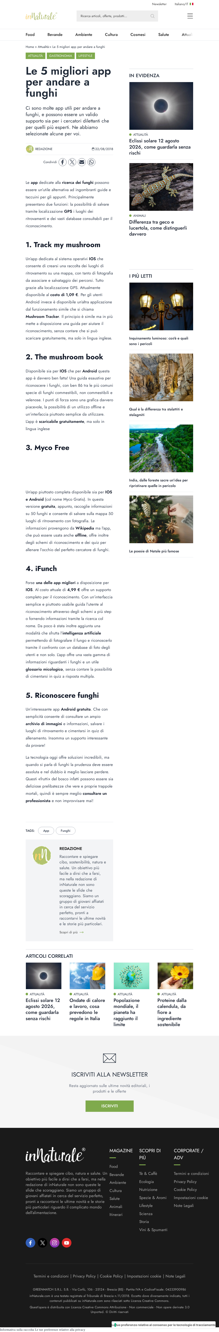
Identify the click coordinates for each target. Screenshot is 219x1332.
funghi (65, 830)
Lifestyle (85, 55)
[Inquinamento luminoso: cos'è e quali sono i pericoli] (161, 306)
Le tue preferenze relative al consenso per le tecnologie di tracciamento (164, 1325)
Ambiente (83, 34)
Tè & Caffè (148, 1173)
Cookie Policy (185, 1189)
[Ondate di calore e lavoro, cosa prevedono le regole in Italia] (87, 975)
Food (30, 34)
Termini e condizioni (191, 1173)
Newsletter (159, 4)
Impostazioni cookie (191, 1198)
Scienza (145, 1214)
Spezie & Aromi (153, 1198)
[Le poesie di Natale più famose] (161, 519)
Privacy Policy (185, 1181)
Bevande (54, 34)
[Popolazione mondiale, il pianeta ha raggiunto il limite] (131, 975)
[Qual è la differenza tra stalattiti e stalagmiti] (161, 377)
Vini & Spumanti (153, 1230)
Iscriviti (109, 1106)
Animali (116, 1207)
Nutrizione (148, 1189)
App (46, 830)
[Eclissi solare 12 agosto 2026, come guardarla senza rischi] (161, 106)
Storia (144, 1221)
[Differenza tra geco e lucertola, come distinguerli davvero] (161, 187)
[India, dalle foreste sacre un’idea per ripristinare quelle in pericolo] (161, 448)
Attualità (43, 46)
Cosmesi (137, 34)
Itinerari (116, 1214)
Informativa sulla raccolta (17, 1329)
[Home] (41, 16)
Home (30, 46)
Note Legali (184, 1205)
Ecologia (146, 1181)
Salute (163, 34)
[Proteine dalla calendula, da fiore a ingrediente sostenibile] (175, 975)
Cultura (111, 34)
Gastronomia (60, 55)
